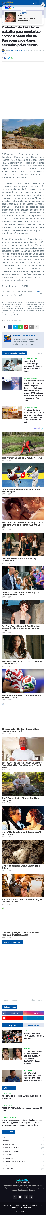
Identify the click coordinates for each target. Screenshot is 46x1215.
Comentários (33, 1025)
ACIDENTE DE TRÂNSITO (23, 1151)
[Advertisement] (23, 87)
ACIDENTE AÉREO (23, 1144)
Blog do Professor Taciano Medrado (29, 1205)
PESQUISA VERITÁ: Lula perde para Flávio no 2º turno (22, 1109)
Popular (12, 1025)
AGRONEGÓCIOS (23, 1169)
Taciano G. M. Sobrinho (24, 335)
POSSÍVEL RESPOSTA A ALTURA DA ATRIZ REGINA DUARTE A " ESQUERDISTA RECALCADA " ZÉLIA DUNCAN (33, 1057)
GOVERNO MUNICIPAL (14, 320)
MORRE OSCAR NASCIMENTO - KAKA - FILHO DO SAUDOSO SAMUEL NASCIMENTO (33, 1077)
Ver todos (41, 353)
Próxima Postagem (36, 1000)
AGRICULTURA (23, 1158)
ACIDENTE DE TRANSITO (23, 1148)
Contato (30, 1211)
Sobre (22, 1211)
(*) (23, 1137)
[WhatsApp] (12, 58)
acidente (23, 1141)
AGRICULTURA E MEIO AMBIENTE (23, 1162)
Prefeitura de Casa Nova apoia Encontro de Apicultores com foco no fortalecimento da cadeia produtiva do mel (34, 416)
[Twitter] (9, 58)
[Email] (31, 327)
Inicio (15, 1211)
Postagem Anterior (10, 1000)
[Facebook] (5, 58)
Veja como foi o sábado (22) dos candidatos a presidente (21, 1097)
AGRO (23, 1165)
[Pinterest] (26, 327)
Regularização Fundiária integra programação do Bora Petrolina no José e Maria (33, 366)
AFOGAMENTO (23, 1155)
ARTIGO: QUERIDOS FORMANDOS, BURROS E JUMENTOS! (34, 1035)
